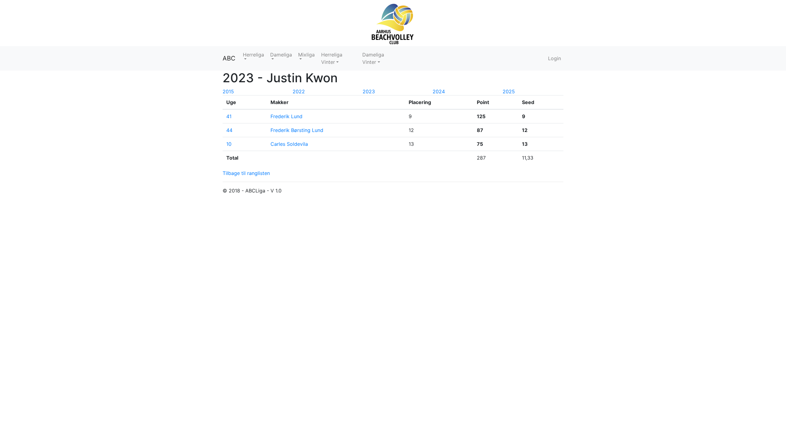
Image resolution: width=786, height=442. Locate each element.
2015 (228, 91)
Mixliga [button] (306, 55)
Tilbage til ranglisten (246, 173)
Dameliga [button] (281, 55)
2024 (439, 91)
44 (229, 130)
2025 (509, 91)
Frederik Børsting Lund (296, 130)
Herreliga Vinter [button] (331, 58)
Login (554, 58)
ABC (229, 58)
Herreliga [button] (253, 55)
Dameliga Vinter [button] (373, 58)
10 (229, 144)
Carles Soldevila (289, 144)
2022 (299, 91)
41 (229, 116)
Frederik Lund (286, 116)
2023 (369, 91)
